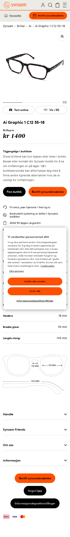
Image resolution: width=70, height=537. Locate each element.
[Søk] (50, 5)
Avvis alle (35, 291)
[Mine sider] (43, 5)
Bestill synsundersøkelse (50, 15)
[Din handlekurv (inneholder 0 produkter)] (57, 5)
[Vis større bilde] (62, 36)
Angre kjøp (35, 490)
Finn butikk (15, 15)
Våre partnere (16, 271)
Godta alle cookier (35, 281)
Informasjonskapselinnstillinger (35, 503)
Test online (21, 110)
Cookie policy (48, 265)
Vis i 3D (54, 110)
